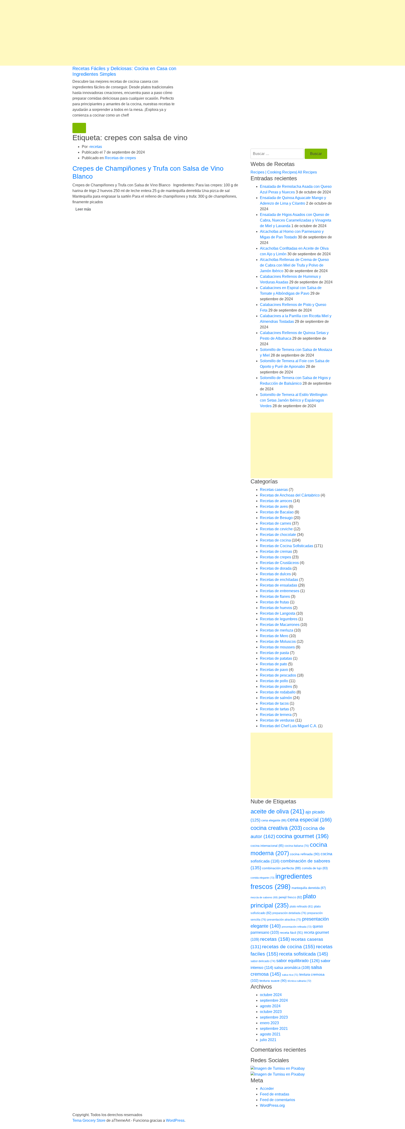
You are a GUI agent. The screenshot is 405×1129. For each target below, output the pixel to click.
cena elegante (273, 820)
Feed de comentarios (277, 1100)
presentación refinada (297, 926)
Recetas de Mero (274, 636)
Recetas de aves (274, 506)
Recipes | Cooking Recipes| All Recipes (284, 172)
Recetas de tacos (274, 703)
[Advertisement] (140, 33)
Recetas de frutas (274, 602)
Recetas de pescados (278, 675)
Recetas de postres (276, 687)
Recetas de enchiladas (279, 580)
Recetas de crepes (120, 158)
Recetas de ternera (276, 715)
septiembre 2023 (274, 1017)
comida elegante (262, 877)
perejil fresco (290, 897)
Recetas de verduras (277, 720)
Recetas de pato (273, 664)
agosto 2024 (270, 1006)
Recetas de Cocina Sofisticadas (286, 546)
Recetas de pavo (274, 670)
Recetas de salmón (276, 698)
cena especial (309, 820)
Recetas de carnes (275, 523)
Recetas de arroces (276, 501)
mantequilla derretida (309, 888)
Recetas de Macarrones (280, 625)
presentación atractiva (284, 919)
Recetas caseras (274, 490)
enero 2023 (269, 1023)
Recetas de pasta (274, 653)
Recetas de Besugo (276, 518)
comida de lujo (315, 868)
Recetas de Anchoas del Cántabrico (290, 495)
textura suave (273, 980)
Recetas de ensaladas (278, 585)
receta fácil (291, 932)
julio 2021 (268, 1040)
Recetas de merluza (276, 630)
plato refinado (301, 906)
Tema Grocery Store (88, 1120)
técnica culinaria (299, 980)
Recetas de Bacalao (277, 512)
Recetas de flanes (275, 596)
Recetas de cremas (276, 551)
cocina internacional (267, 845)
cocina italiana (297, 845)
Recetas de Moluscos (278, 642)
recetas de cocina (288, 946)
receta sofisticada (303, 953)
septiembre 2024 (274, 1000)
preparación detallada (289, 913)
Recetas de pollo (274, 681)
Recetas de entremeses (279, 591)
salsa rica (290, 974)
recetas (96, 147)
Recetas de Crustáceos (279, 563)
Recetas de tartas (274, 709)
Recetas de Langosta (277, 613)
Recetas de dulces (275, 574)
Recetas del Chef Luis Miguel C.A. (288, 726)
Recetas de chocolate (278, 535)
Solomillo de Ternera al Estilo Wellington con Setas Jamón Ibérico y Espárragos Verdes (293, 400)
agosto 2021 (270, 1034)
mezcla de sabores (264, 897)
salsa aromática (292, 967)
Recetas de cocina (275, 540)
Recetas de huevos (276, 608)
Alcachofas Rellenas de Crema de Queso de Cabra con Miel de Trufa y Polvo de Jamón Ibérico (294, 265)
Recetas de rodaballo (278, 692)
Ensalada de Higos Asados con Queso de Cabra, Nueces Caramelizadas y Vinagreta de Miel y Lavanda (295, 220)
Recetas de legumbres (278, 619)
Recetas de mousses (277, 647)
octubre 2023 (271, 1012)
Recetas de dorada (276, 568)
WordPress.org (272, 1105)
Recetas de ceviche (276, 529)
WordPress (175, 1120)
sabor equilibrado (298, 960)
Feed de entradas (274, 1094)
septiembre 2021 (274, 1029)
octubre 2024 (271, 995)
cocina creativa (276, 828)
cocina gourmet (302, 836)
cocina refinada (305, 854)
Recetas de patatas (276, 658)
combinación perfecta (281, 868)
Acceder (267, 1089)
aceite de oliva (277, 811)
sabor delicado (263, 961)
